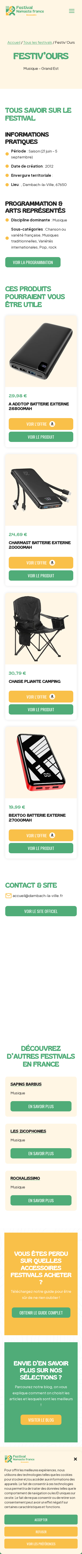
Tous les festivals (37, 42)
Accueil (13, 42)
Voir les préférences (41, 1543)
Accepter (41, 1519)
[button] (75, 1459)
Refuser (41, 1531)
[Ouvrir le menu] (71, 10)
